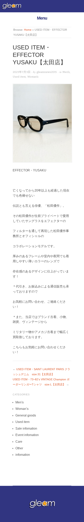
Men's (66, 72)
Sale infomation (26, 428)
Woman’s (32, 76)
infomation (22, 454)
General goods (25, 415)
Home (27, 29)
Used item (19, 76)
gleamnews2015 (47, 72)
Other (19, 448)
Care (18, 441)
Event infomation (27, 435)
